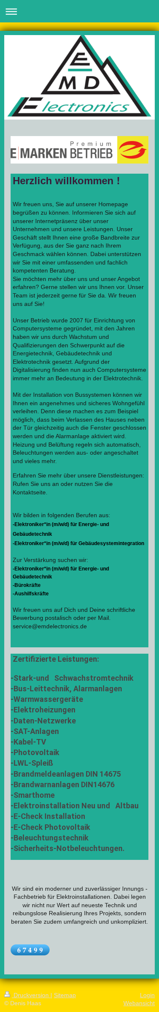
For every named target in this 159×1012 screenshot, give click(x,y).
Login (147, 995)
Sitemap (65, 995)
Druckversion (31, 995)
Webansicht (139, 1003)
